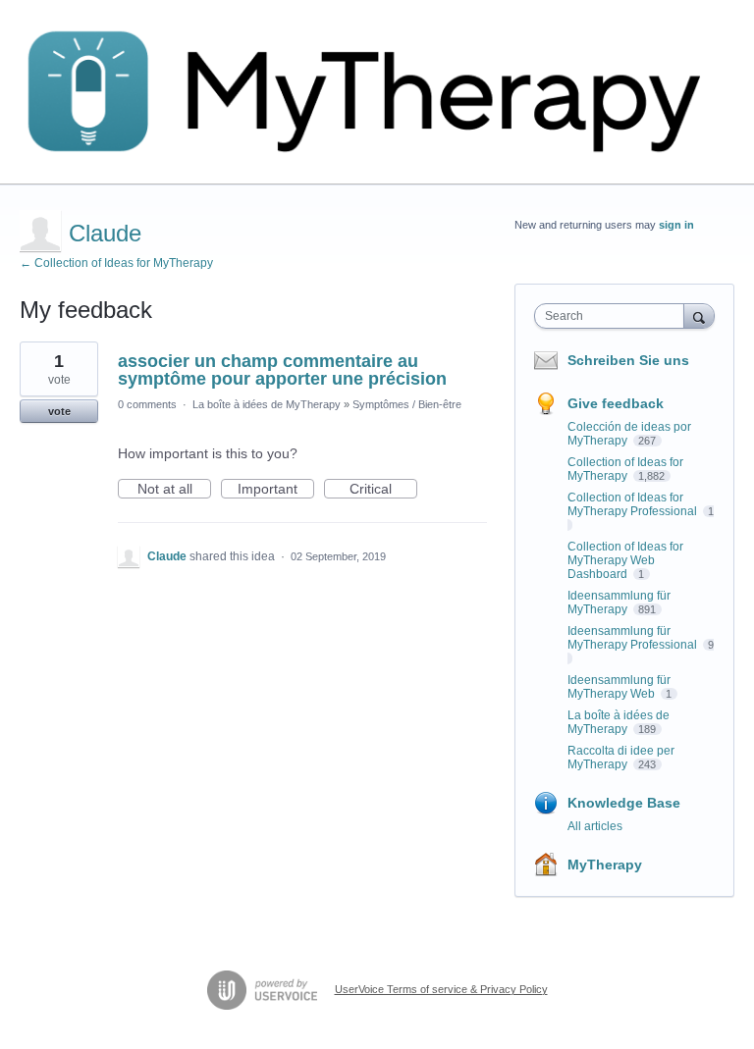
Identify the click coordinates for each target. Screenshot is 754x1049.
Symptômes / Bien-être (406, 404)
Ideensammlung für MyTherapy (619, 602)
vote (59, 411)
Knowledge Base (623, 803)
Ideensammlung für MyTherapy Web (619, 687)
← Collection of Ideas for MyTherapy (116, 263)
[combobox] (613, 316)
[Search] (699, 315)
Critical (383, 489)
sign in (676, 225)
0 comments (147, 404)
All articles (594, 826)
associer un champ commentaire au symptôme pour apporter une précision (282, 370)
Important (276, 489)
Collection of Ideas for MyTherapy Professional (633, 504)
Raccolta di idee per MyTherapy (620, 757)
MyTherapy (604, 864)
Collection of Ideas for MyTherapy (625, 469)
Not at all (174, 489)
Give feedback (615, 403)
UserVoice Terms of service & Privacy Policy (441, 989)
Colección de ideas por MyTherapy (629, 433)
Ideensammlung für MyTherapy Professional (633, 638)
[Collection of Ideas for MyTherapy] (377, 92)
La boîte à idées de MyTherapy (266, 404)
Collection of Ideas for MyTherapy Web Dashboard (625, 560)
